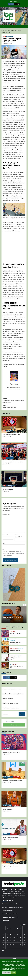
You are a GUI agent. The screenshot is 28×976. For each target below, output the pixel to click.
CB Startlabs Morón (14, 648)
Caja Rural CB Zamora (14, 639)
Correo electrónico (18, 535)
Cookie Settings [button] (6, 972)
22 (21, 941)
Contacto (14, 958)
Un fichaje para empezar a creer (10, 703)
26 (10, 944)
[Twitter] (15, 4)
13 (14, 937)
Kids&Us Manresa (10, 458)
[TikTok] (18, 4)
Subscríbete (14, 725)
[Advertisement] (14, 247)
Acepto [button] (13, 972)
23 (24, 941)
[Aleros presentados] (14, 479)
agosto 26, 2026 (6, 436)
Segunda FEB (20, 648)
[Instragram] (12, 4)
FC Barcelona (12, 631)
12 (10, 937)
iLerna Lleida (9, 430)
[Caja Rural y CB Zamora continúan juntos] (5, 641)
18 (7, 941)
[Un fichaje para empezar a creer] (5, 657)
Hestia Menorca (13, 656)
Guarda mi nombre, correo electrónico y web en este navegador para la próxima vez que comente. (13, 553)
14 (17, 937)
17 (3, 941)
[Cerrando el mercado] (5, 649)
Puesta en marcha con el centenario (12, 689)
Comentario (6, 514)
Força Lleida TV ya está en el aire (11, 434)
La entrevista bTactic (7, 615)
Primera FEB (12, 640)
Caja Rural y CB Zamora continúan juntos (15, 643)
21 (17, 941)
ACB (4, 36)
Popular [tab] (12, 627)
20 (14, 941)
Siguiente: (9, 406)
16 (24, 937)
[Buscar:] (11, 714)
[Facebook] (9, 4)
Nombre (5, 535)
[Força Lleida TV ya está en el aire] (14, 424)
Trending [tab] (20, 627)
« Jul (3, 950)
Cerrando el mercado (15, 650)
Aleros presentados (8, 489)
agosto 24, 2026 (6, 491)
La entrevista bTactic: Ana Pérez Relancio (12, 618)
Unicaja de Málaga (10, 485)
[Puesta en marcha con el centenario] (5, 633)
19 (10, 941)
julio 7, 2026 (6, 621)
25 (7, 944)
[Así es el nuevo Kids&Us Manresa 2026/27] (14, 451)
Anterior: (13, 400)
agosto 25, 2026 (6, 463)
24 (3, 944)
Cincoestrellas (9, 36)
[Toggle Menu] (3, 26)
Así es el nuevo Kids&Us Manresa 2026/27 (13, 462)
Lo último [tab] (6, 627)
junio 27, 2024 (7, 43)
